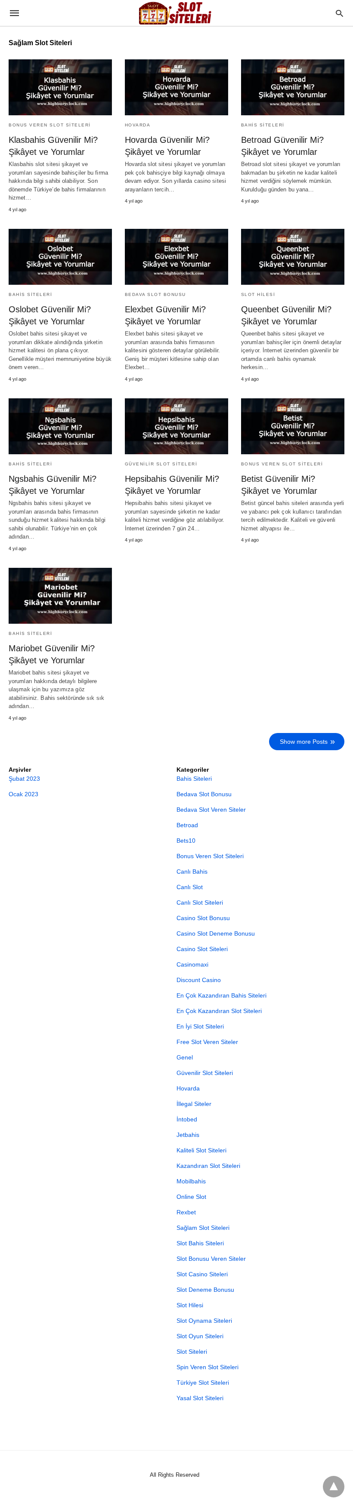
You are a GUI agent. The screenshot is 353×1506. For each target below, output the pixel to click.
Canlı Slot (189, 887)
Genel (184, 1057)
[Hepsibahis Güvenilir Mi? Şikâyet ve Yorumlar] (176, 426)
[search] (339, 13)
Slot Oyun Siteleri (199, 1336)
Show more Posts (304, 741)
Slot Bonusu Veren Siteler (211, 1258)
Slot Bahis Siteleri (200, 1243)
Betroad (187, 825)
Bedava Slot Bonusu (155, 294)
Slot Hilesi (258, 294)
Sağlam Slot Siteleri (202, 1227)
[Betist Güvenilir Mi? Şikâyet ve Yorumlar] (292, 426)
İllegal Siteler (193, 1103)
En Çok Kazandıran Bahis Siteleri (221, 995)
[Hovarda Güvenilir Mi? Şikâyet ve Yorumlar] (176, 87)
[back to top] (333, 1486)
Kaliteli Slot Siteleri (201, 1150)
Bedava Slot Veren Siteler (211, 809)
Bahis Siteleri (263, 125)
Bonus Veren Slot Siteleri (50, 125)
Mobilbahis (191, 1181)
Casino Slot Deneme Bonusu (215, 933)
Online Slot (191, 1196)
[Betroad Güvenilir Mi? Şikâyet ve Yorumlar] (292, 87)
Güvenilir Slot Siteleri (161, 464)
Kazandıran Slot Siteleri (208, 1165)
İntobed (186, 1119)
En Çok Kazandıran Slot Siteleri (219, 1010)
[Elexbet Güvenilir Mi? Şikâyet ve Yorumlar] (176, 257)
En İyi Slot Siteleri (200, 1026)
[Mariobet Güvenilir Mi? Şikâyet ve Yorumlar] (60, 596)
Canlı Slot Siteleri (199, 902)
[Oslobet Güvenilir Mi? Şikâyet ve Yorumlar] (60, 257)
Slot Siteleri (191, 1351)
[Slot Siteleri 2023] (176, 12)
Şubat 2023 (24, 778)
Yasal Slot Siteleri (199, 1398)
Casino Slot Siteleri (202, 948)
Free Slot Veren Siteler (207, 1041)
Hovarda (138, 125)
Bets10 (185, 840)
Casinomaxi (192, 964)
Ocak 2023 (23, 794)
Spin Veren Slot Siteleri (207, 1367)
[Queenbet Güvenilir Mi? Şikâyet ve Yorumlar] (292, 257)
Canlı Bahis (191, 871)
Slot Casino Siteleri (202, 1274)
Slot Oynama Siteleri (204, 1320)
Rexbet (186, 1212)
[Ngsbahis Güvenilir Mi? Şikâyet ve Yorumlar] (60, 426)
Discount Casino (198, 979)
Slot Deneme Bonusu (205, 1289)
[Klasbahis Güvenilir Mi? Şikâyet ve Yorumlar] (60, 87)
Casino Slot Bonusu (203, 918)
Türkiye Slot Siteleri (202, 1382)
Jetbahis (187, 1134)
